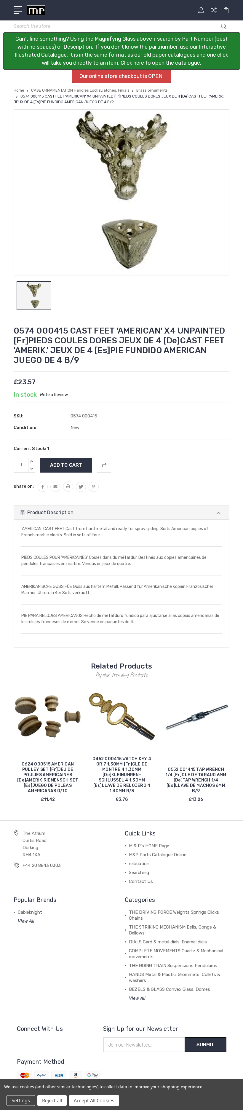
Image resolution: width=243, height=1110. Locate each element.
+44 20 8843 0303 (42, 865)
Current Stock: (31, 448)
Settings (21, 1100)
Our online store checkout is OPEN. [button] (121, 76)
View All (26, 921)
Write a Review (54, 394)
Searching (139, 872)
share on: (24, 486)
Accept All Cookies (94, 1100)
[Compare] (213, 13)
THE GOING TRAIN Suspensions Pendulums (173, 965)
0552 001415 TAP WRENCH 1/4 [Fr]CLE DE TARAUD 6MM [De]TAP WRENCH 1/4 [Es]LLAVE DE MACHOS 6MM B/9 (195, 780)
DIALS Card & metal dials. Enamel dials (168, 942)
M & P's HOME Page (149, 846)
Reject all (52, 1100)
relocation (139, 863)
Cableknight (30, 912)
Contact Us (141, 881)
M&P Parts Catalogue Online (157, 854)
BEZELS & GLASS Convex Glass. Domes (169, 989)
